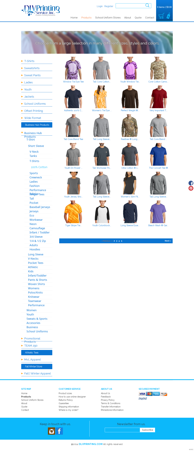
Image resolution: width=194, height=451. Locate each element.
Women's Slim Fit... (130, 196)
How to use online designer (72, 396)
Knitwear (33, 296)
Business (32, 327)
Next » (168, 241)
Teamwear (34, 301)
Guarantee (64, 403)
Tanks (33, 156)
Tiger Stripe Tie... (73, 225)
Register (108, 6)
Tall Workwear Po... (101, 168)
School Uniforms (35, 103)
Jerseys (34, 211)
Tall (32, 198)
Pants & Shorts (37, 280)
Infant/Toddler (37, 275)
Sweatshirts (32, 68)
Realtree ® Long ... (130, 139)
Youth (28, 89)
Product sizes (65, 393)
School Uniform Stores (108, 17)
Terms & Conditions (110, 403)
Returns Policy (66, 400)
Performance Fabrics (38, 191)
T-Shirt (31, 139)
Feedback (106, 396)
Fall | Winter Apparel (37, 373)
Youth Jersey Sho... (73, 196)
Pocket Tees (35, 263)
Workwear (36, 219)
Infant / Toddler (40, 232)
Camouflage (37, 228)
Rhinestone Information (112, 410)
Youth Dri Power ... (73, 168)
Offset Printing (33, 110)
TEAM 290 (30, 345)
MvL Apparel (32, 359)
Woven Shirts (36, 284)
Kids (30, 271)
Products (86, 17)
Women (32, 310)
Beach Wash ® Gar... (158, 225)
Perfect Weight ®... (130, 110)
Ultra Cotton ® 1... (130, 168)
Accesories (33, 323)
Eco (32, 215)
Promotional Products (32, 340)
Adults (34, 245)
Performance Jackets (36, 307)
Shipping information (69, 406)
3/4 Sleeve (36, 236)
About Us (105, 393)
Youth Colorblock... (101, 225)
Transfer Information (110, 406)
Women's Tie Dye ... (102, 110)
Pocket (34, 203)
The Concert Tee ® (158, 168)
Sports (34, 173)
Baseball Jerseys (40, 207)
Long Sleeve (35, 254)
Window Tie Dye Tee (73, 81)
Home (74, 17)
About (127, 17)
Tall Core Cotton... (101, 81)
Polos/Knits (35, 292)
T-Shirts (29, 61)
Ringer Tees (37, 194)
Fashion (35, 186)
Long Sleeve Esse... (130, 225)
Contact (149, 17)
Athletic (33, 267)
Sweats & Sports (37, 318)
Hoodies (35, 249)
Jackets (29, 96)
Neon (33, 224)
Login (100, 6)
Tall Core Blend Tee (73, 139)
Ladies (28, 82)
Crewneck (36, 177)
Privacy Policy (108, 400)
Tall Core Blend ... (158, 139)
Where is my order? (68, 410)
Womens (33, 288)
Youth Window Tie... (130, 81)
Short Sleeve (36, 146)
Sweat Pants (32, 75)
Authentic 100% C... (73, 110)
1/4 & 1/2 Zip (38, 241)
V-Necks (33, 258)
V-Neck (34, 151)
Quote (138, 17)
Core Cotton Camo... (158, 81)
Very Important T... (158, 110)
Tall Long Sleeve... (102, 139)
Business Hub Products (33, 134)
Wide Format (32, 118)
